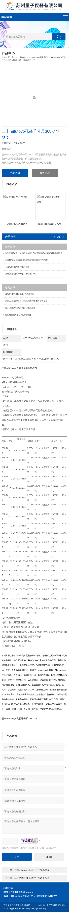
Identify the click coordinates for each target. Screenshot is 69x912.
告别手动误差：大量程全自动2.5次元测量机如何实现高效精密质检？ (35, 253)
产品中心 (22, 57)
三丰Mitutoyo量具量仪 (38, 57)
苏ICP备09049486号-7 (21, 908)
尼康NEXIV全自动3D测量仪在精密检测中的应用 (26, 260)
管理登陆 (61, 905)
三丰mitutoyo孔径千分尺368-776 (31, 870)
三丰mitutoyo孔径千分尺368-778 (31, 877)
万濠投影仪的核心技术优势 (17, 267)
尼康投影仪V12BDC (16, 224)
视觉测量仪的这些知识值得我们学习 (21, 274)
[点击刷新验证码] (29, 840)
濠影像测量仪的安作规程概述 (18, 315)
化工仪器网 (52, 905)
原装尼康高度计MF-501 (50, 224)
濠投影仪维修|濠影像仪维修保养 (19, 294)
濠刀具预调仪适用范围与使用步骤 (20, 308)
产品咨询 (15, 172)
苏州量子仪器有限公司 (14, 905)
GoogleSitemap (39, 908)
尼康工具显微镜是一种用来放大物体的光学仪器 (26, 301)
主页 (14, 57)
